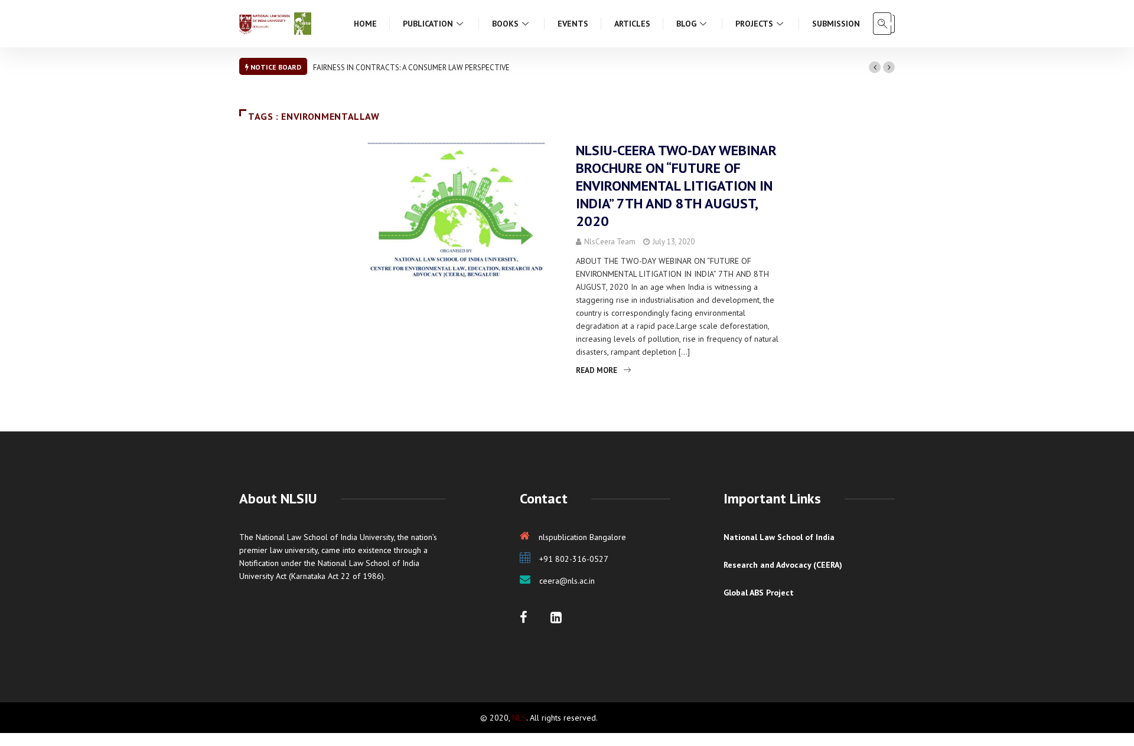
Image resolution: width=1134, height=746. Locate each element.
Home (365, 23)
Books (505, 23)
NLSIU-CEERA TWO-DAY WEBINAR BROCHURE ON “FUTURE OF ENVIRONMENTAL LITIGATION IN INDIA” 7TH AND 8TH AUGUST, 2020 (676, 185)
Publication (428, 23)
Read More (596, 370)
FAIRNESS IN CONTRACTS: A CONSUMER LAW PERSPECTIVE (411, 68)
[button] (875, 67)
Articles (632, 23)
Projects (754, 23)
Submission (836, 23)
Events (573, 23)
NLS (519, 717)
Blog (686, 23)
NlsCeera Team (610, 242)
